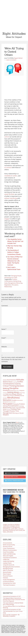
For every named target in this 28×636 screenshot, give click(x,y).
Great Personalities (8, 552)
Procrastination (13, 406)
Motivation (7, 400)
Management (12, 283)
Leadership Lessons (8, 395)
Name (3, 329)
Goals (6, 283)
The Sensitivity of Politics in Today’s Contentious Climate (14, 252)
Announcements (7, 543)
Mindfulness (13, 397)
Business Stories (7, 546)
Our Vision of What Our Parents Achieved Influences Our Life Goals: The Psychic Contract (14, 261)
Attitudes (20, 379)
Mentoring (19, 283)
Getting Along (17, 281)
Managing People (16, 276)
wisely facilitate (9, 194)
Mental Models (7, 572)
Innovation (19, 394)
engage (6, 219)
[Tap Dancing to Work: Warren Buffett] (12, 508)
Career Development (9, 548)
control (6, 137)
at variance (7, 167)
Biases (10, 382)
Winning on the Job (18, 413)
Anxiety (4, 380)
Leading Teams (7, 563)
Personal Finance (7, 576)
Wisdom (6, 415)
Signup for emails (13, 473)
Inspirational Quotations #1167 (12, 596)
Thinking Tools (15, 409)
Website (4, 347)
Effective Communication (10, 550)
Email (3, 338)
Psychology (21, 406)
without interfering (10, 198)
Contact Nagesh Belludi (15, 480)
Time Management (11, 412)
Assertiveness (11, 380)
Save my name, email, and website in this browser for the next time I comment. (13, 359)
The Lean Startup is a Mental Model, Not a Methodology (13, 603)
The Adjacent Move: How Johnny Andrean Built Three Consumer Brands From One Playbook (14, 599)
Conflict (20, 382)
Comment (4, 306)
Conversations (8, 281)
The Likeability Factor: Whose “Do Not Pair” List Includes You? (15, 241)
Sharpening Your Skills (10, 277)
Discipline (13, 388)
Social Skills (22, 407)
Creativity (17, 384)
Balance (5, 382)
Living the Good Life (8, 565)
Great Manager (12, 394)
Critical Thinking (9, 386)
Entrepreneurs (13, 390)
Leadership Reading (8, 561)
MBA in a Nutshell (8, 570)
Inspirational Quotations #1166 (12, 609)
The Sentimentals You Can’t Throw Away (12, 612)
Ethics (18, 390)
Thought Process (9, 411)
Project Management (9, 579)
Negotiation (7, 285)
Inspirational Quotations (10, 557)
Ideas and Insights (8, 556)
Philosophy (16, 404)
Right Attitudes (14, 34)
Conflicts (14, 279)
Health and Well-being (9, 554)
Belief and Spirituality (9, 545)
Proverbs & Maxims (8, 581)
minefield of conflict (10, 176)
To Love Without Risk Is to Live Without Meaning (14, 607)
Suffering (8, 409)
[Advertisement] (14, 15)
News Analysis (7, 574)
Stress (4, 409)
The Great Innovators (9, 585)
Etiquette (21, 390)
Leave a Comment (11, 60)
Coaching (15, 382)
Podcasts (5, 578)
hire (17, 422)
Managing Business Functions (11, 567)
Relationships (8, 286)
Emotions (6, 390)
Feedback (5, 392)
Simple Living (15, 407)
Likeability (17, 395)
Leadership (6, 559)
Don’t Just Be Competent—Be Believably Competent (11, 615)
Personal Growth (12, 401)
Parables (14, 400)
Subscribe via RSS (12, 477)
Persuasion (15, 285)
